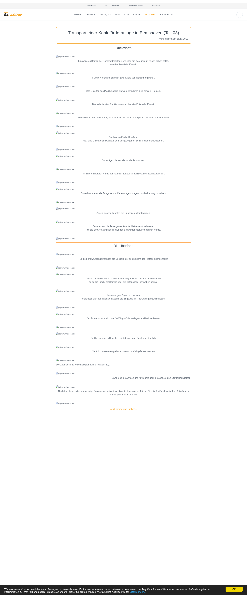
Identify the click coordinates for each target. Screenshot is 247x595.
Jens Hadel (90, 6)
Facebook (156, 6)
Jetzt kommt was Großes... (123, 409)
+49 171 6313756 (111, 6)
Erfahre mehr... (138, 591)
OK (234, 589)
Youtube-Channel (136, 6)
